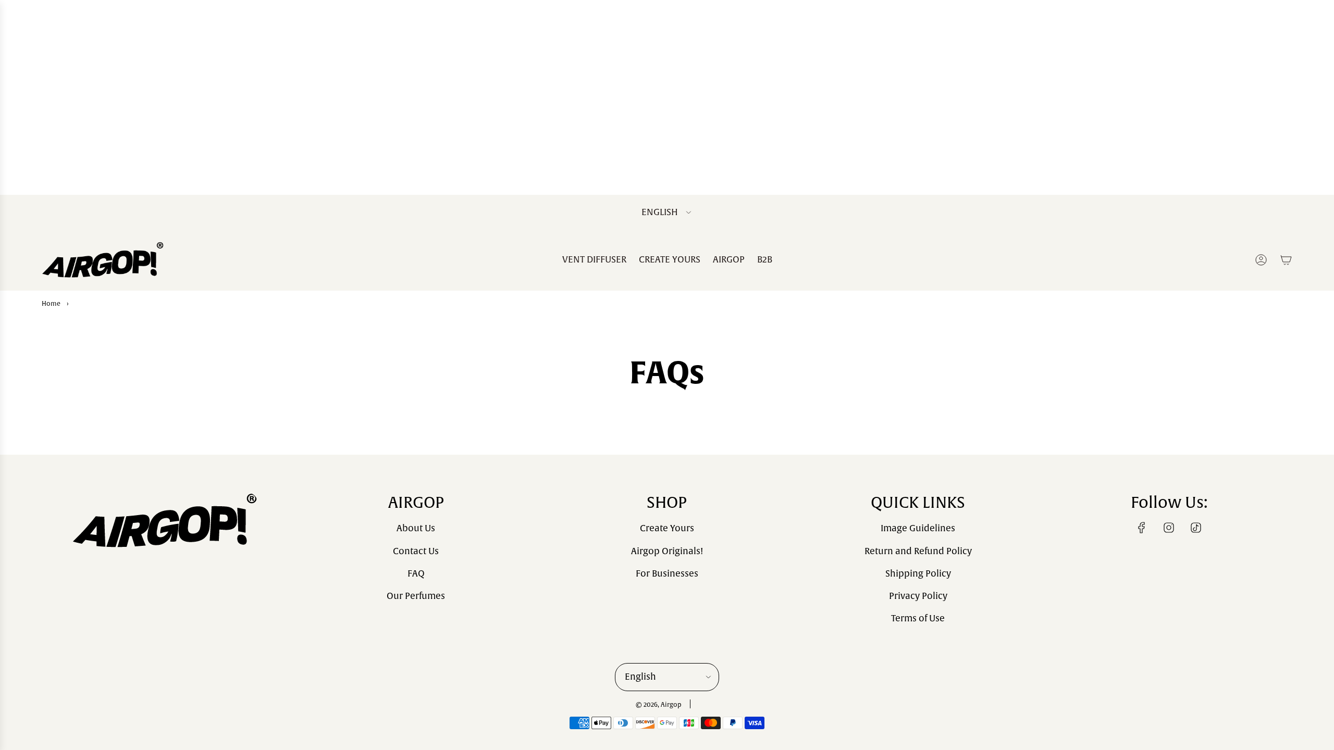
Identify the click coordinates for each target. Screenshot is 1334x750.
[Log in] (1261, 259)
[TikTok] (1195, 527)
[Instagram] (1168, 527)
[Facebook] (1141, 527)
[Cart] (1286, 259)
